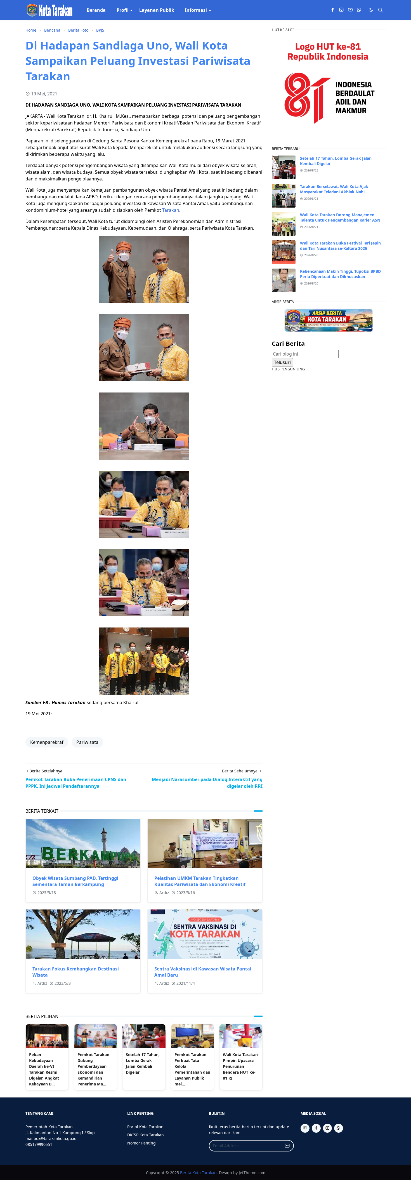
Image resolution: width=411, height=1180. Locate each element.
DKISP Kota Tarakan (145, 1134)
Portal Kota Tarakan (145, 1126)
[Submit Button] (287, 1146)
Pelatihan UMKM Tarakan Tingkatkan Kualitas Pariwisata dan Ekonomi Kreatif (199, 881)
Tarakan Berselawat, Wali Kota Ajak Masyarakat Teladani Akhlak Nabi (334, 189)
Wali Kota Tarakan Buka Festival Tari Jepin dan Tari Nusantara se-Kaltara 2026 (340, 245)
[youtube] (350, 10)
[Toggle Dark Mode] (370, 10)
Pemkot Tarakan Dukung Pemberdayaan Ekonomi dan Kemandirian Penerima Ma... (93, 1069)
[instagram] (341, 10)
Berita (185, 1172)
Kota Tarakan (204, 1172)
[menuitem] (96, 10)
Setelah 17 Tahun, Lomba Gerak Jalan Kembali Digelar (143, 1063)
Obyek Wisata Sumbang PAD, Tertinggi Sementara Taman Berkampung (75, 881)
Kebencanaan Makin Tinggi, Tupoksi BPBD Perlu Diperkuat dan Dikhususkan (340, 274)
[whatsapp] (359, 10)
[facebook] (332, 10)
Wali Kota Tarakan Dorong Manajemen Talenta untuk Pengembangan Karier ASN (340, 217)
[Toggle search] (380, 10)
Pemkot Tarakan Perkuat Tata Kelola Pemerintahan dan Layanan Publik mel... (192, 1069)
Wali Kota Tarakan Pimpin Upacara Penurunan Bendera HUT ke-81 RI (240, 1066)
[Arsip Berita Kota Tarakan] (328, 320)
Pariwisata (87, 742)
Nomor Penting (141, 1143)
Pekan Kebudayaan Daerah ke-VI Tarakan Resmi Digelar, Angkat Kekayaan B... (44, 1069)
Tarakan (170, 210)
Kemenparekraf (46, 742)
